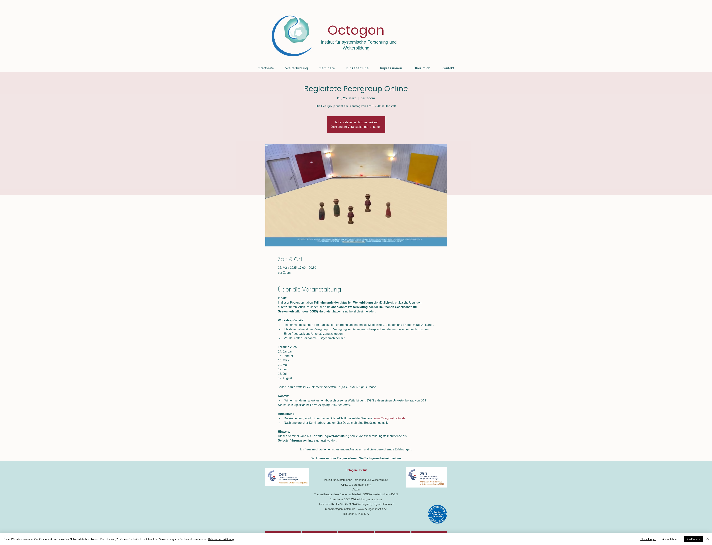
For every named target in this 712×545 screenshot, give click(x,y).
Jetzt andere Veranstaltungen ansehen (356, 126)
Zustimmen (693, 539)
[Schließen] (707, 539)
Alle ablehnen (670, 539)
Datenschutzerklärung (221, 539)
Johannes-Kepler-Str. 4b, (334, 504)
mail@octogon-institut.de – (341, 509)
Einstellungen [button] (648, 539)
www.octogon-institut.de (372, 509)
